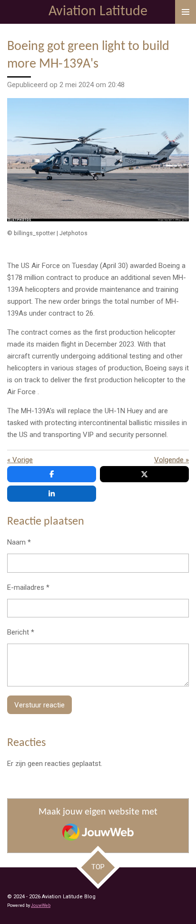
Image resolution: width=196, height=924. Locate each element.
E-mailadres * (28, 587)
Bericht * (20, 632)
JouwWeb (40, 905)
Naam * (19, 542)
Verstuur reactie (39, 705)
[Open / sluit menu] (185, 12)
